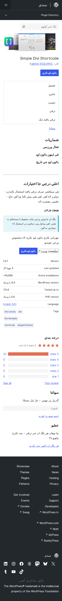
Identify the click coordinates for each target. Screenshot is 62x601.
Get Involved (21, 494)
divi (20, 311)
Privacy (54, 483)
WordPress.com (47, 523)
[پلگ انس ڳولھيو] (23, 26)
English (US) (10, 304)
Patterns (24, 483)
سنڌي (47, 555)
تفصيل (51, 85)
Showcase (23, 466)
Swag (24, 512)
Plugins (25, 478)
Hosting (54, 478)
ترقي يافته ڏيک (47, 119)
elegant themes (25, 325)
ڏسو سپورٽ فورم (49, 416)
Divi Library (10, 311)
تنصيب (51, 102)
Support (54, 500)
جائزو (52, 94)
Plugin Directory (50, 15)
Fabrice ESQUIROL (41, 63)
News (55, 472)
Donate (23, 506)
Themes (24, 472)
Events (25, 500)
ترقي (52, 111)
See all (7, 383)
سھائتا (52, 128)
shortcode (10, 325)
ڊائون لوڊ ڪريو (49, 72)
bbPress (52, 534)
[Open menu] (5, 5)
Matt (54, 529)
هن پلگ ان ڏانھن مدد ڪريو (44, 445)
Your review (51, 383)
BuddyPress (50, 540)
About (55, 466)
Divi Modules (11, 318)
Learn (55, 494)
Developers (52, 506)
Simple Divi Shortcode (39, 58)
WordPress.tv (49, 512)
